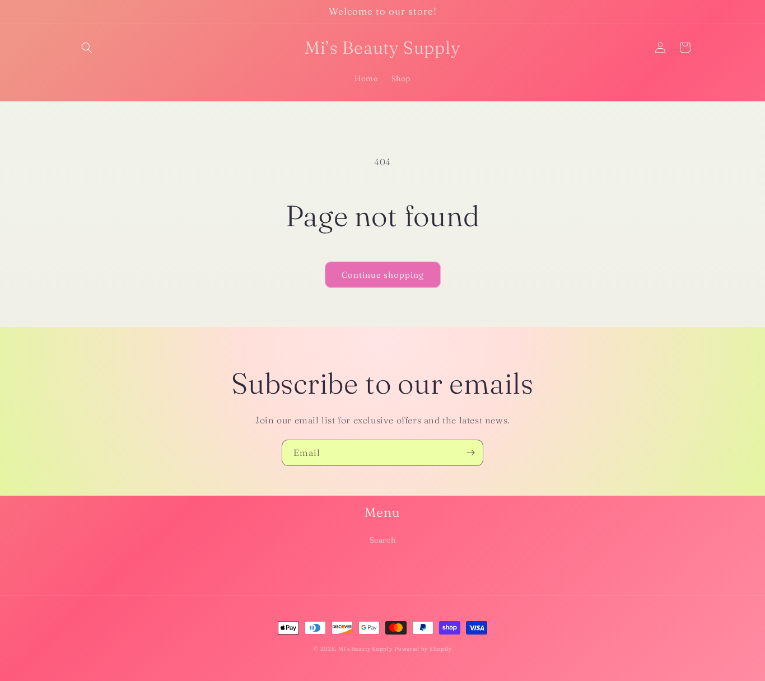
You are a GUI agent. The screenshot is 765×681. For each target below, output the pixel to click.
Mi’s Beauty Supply (365, 648)
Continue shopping (383, 274)
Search (383, 540)
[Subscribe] (470, 453)
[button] (86, 47)
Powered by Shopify (423, 648)
